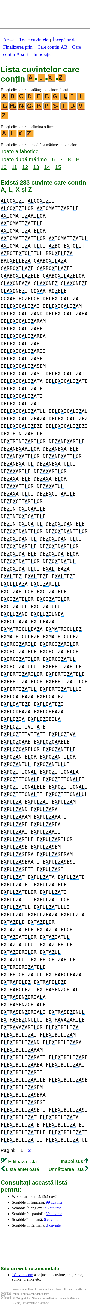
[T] (64, 109)
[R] (47, 109)
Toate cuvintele (33, 39)
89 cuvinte (54, 1214)
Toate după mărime (24, 159)
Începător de (64, 39)
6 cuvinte (51, 1219)
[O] (30, 109)
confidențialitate (39, 1294)
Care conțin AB (53, 47)
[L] (5, 109)
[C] (22, 99)
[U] (73, 109)
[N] (22, 109)
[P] (39, 109)
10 (4, 167)
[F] (47, 99)
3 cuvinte (53, 1225)
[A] (5, 99)
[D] (30, 99)
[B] (13, 99)
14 (47, 167)
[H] (64, 99)
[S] (56, 109)
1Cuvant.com (22, 1275)
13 (36, 167)
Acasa (8, 39)
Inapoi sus (72, 1161)
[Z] (5, 118)
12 (25, 167)
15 (58, 167)
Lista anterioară (22, 1169)
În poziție (43, 54)
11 (14, 167)
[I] (73, 99)
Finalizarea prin (18, 47)
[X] (22, 136)
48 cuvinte (53, 1208)
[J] (81, 99)
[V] (81, 109)
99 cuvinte (54, 1202)
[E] (39, 99)
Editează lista (22, 1161)
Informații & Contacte (36, 1303)
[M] (13, 109)
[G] (56, 99)
